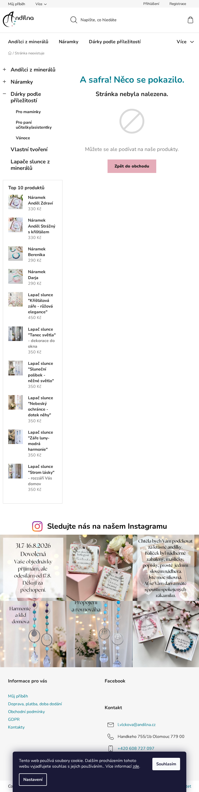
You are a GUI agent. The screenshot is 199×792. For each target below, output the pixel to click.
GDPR (14, 719)
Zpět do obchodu (132, 166)
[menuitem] (28, 41)
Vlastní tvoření (29, 149)
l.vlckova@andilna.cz (136, 725)
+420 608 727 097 (136, 748)
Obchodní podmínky (26, 712)
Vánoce (23, 138)
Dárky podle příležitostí (26, 97)
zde (136, 766)
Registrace (177, 3)
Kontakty (16, 727)
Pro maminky (28, 112)
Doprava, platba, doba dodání (35, 704)
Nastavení (32, 779)
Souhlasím (166, 764)
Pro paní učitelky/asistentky (34, 125)
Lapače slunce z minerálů (30, 165)
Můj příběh (16, 4)
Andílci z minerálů (33, 69)
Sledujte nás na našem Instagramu (107, 526)
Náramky (22, 81)
